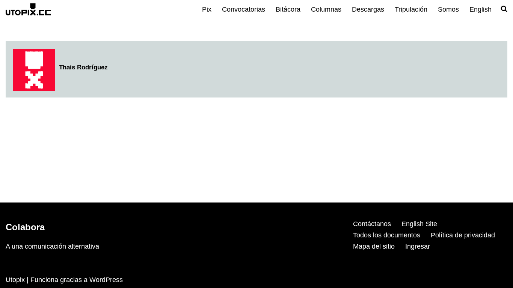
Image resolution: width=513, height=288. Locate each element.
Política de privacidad (463, 235)
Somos (448, 9)
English (480, 9)
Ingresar (417, 246)
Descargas (368, 9)
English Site (419, 224)
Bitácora (288, 9)
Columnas (326, 9)
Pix (206, 9)
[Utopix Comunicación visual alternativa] (28, 9)
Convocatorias (243, 9)
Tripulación (411, 9)
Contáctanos (372, 224)
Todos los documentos (386, 235)
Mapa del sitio (374, 246)
